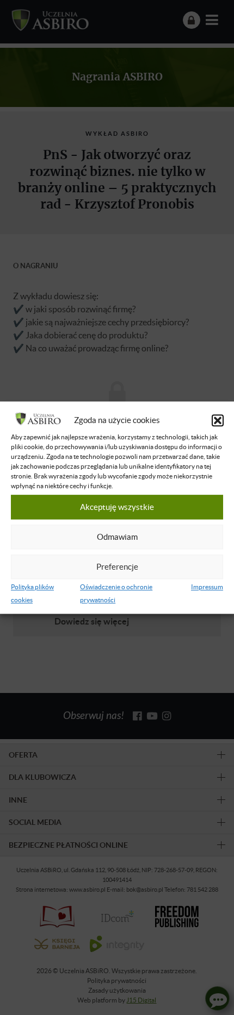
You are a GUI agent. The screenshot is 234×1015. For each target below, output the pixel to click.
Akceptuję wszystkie (117, 507)
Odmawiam (117, 537)
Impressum (207, 587)
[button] (217, 420)
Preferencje (117, 567)
